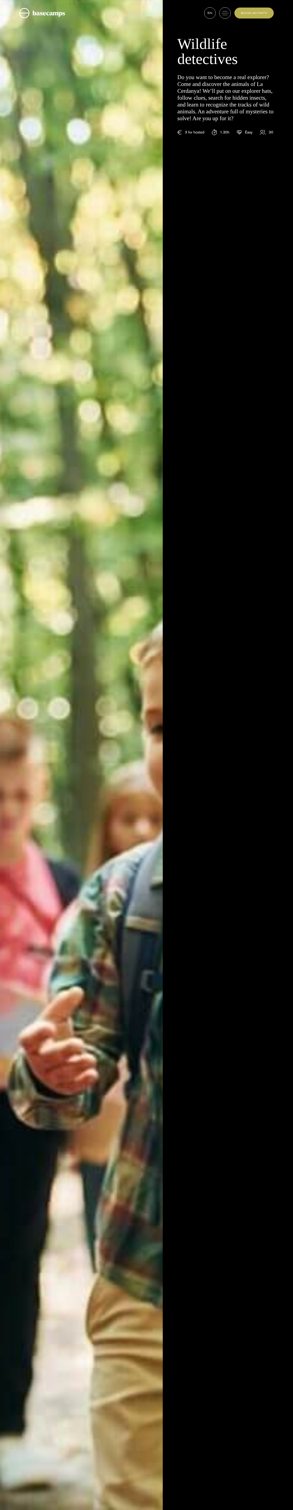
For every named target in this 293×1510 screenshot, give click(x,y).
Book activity (254, 13)
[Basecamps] (42, 13)
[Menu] (225, 13)
